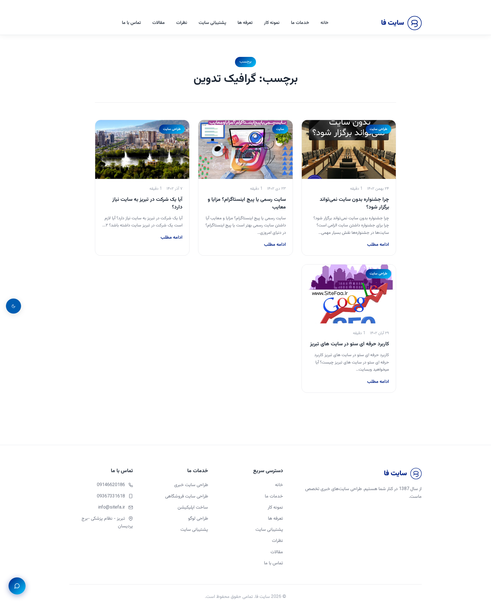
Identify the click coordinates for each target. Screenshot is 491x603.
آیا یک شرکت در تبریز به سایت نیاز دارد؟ (147, 203)
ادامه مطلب (378, 244)
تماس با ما (131, 22)
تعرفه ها (245, 22)
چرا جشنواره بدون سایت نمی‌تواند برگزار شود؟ (354, 203)
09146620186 (111, 485)
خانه (324, 22)
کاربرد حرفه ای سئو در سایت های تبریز (349, 344)
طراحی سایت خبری (191, 485)
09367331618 (111, 496)
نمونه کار (272, 22)
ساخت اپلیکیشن (193, 507)
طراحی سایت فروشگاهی (186, 496)
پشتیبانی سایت (212, 22)
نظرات (181, 22)
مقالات (158, 22)
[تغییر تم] (13, 306)
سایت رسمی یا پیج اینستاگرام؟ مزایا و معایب (247, 203)
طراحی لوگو (198, 518)
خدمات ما (300, 22)
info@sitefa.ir (111, 507)
